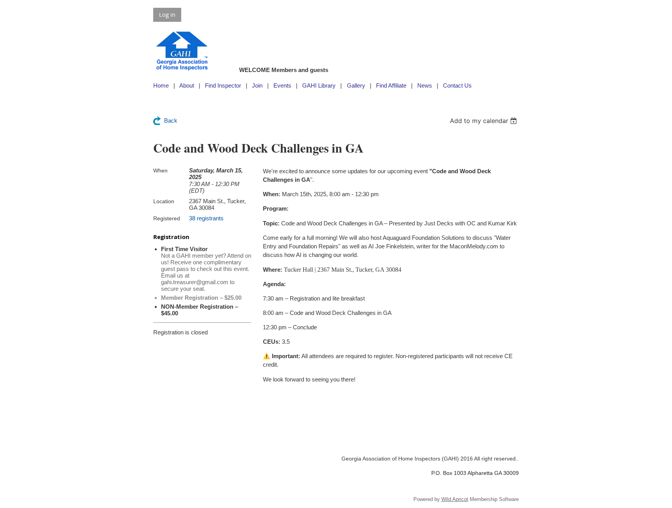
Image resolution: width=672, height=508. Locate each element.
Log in (167, 14)
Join (257, 85)
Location (163, 201)
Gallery (356, 85)
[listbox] (484, 120)
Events (282, 85)
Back (170, 120)
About (186, 85)
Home (161, 85)
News (424, 85)
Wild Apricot (454, 499)
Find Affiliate (391, 85)
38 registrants (206, 218)
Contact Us (457, 85)
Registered (166, 218)
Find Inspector (223, 85)
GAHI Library (319, 85)
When (160, 170)
